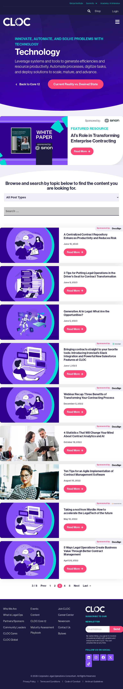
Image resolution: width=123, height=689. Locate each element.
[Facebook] (103, 657)
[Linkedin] (89, 657)
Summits (90, 3)
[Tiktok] (89, 664)
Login (115, 11)
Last (85, 585)
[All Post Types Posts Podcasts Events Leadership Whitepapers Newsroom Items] (61, 197)
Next (77, 585)
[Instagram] (96, 657)
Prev (43, 585)
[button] (89, 11)
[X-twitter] (110, 657)
